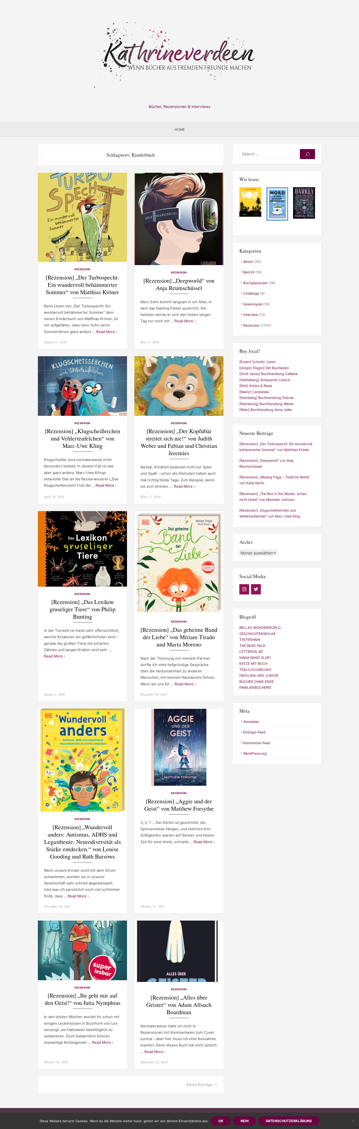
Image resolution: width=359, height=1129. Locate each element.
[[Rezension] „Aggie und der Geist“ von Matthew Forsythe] (178, 747)
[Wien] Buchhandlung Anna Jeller (265, 410)
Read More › (106, 331)
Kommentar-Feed (256, 743)
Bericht (248, 272)
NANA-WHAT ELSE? (255, 658)
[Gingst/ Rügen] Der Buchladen (264, 368)
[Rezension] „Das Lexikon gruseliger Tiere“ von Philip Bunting (83, 609)
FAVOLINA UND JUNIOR (258, 675)
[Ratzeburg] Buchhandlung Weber (266, 404)
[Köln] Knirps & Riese (255, 386)
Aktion (248, 261)
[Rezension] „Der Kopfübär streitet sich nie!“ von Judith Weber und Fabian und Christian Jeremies (179, 442)
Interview (250, 314)
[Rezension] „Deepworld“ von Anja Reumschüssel (178, 284)
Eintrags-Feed (254, 732)
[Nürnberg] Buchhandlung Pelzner (266, 398)
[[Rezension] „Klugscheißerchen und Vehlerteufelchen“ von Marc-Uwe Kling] (82, 386)
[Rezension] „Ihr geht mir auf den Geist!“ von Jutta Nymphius (82, 999)
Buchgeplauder (255, 283)
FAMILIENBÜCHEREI (255, 687)
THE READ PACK (252, 646)
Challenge (251, 293)
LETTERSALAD (251, 651)
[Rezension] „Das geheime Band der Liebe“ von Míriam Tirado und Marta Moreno (178, 637)
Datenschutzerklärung (289, 1121)
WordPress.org (255, 753)
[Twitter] (256, 589)
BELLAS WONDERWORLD (260, 627)
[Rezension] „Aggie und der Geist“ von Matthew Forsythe (179, 804)
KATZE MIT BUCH (253, 663)
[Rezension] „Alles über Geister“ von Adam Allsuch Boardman (178, 1005)
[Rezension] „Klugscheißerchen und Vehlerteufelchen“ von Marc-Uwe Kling (82, 438)
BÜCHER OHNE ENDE (256, 681)
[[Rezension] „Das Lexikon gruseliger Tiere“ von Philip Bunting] (82, 549)
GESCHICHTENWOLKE (257, 634)
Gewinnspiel (252, 304)
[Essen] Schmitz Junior (257, 362)
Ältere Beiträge (199, 1084)
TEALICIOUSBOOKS (255, 669)
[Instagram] (244, 589)
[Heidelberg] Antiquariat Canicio (264, 380)
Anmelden (251, 722)
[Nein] (352, 1120)
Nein (245, 1121)
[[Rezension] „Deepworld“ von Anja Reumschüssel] (178, 219)
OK (220, 1121)
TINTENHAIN (249, 639)
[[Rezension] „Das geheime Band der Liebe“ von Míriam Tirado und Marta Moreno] (178, 562)
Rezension (82, 269)
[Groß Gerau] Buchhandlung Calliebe (268, 374)
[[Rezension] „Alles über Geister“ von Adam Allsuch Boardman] (178, 951)
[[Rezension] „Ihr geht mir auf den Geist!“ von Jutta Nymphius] (82, 950)
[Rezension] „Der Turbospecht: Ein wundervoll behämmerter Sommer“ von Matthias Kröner (82, 285)
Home (180, 129)
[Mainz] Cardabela (254, 392)
